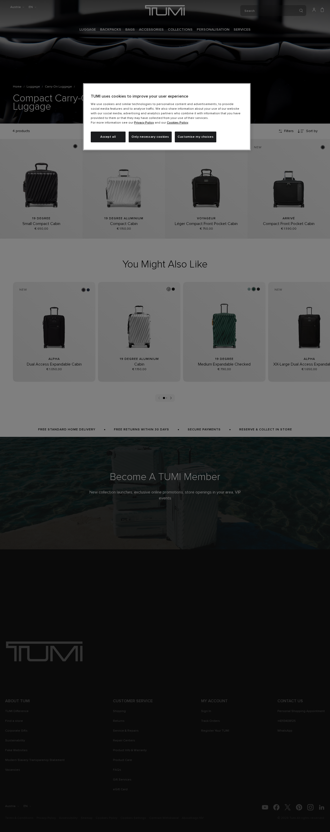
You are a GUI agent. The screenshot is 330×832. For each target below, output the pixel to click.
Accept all (108, 136)
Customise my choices (195, 136)
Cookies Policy (177, 122)
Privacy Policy (144, 122)
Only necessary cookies (150, 136)
